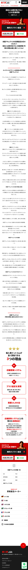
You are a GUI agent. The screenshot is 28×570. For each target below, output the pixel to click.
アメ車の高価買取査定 (14, 5)
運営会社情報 (5, 558)
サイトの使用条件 (6, 565)
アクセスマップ (5, 567)
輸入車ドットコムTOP (4, 5)
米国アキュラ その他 (7, 483)
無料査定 (24, 2)
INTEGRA (5, 477)
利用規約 (4, 563)
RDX (16, 477)
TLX (16, 474)
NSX (16, 480)
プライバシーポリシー (7, 560)
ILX (4, 474)
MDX (4, 480)
